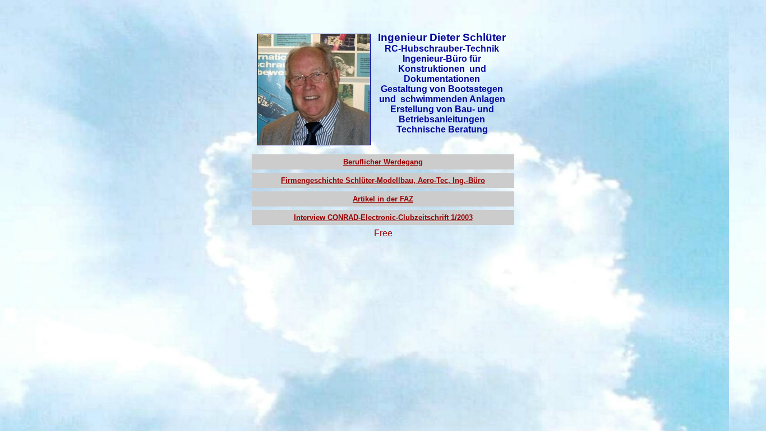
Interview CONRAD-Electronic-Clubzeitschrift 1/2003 (383, 217)
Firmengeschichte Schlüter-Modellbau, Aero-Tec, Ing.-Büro (383, 180)
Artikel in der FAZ (383, 199)
